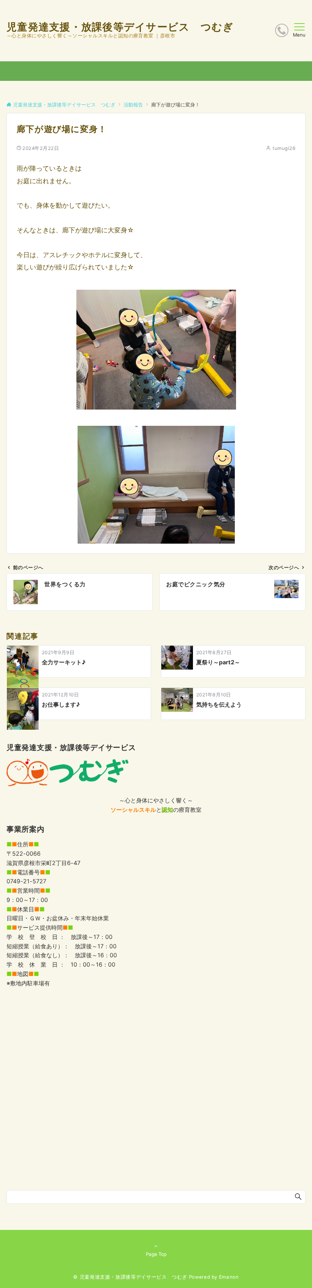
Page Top (156, 1254)
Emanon (229, 1277)
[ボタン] (281, 30)
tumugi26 (284, 148)
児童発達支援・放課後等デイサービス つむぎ (120, 27)
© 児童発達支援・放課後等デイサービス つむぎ (130, 1277)
